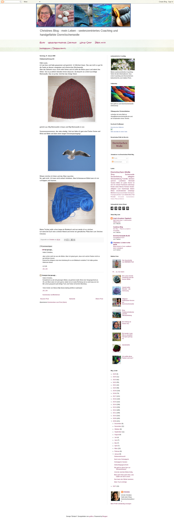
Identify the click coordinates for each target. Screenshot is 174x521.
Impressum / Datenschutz (53, 48)
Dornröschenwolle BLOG (121, 236)
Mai (115, 443)
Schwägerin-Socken (120, 462)
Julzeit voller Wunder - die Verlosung (126, 289)
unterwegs (131, 185)
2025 (114, 374)
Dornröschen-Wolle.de (117, 127)
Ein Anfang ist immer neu (126, 322)
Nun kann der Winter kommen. (124, 479)
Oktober (117, 429)
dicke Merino (119, 187)
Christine (127, 492)
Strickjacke (131, 192)
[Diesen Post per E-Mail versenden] (65, 240)
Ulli (43, 250)
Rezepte (113, 196)
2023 (114, 379)
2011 (114, 413)
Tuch (122, 194)
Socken (113, 183)
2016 (114, 399)
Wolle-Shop (86, 43)
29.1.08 (45, 269)
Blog (42, 43)
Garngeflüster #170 (118, 237)
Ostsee (113, 198)
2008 (114, 421)
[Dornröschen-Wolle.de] (112, 129)
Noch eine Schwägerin (121, 459)
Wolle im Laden (121, 183)
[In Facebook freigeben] (72, 240)
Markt (126, 192)
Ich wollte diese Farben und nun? (127, 357)
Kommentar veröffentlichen (51, 295)
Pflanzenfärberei (119, 198)
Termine (126, 187)
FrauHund (124, 185)
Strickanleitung (116, 179)
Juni (116, 440)
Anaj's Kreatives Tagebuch (122, 218)
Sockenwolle (129, 174)
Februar (117, 451)
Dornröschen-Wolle (120, 172)
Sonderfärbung (116, 176)
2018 (114, 393)
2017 (114, 396)
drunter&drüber (121, 191)
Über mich (100, 43)
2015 (114, 402)
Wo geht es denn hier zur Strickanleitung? (122, 468)
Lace (119, 189)
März (116, 448)
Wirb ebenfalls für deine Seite (119, 131)
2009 (114, 418)
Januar (116, 454)
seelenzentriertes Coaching (62, 43)
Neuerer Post (44, 299)
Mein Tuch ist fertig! (120, 482)
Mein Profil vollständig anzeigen (121, 504)
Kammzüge (125, 189)
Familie (125, 179)
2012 (114, 410)
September (118, 432)
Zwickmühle (126, 345)
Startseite (72, 299)
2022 (114, 382)
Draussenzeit (120, 192)
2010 (114, 415)
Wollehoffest (128, 194)
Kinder (113, 187)
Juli (115, 437)
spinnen (113, 181)
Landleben (122, 181)
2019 (114, 390)
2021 (114, 385)
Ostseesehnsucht (119, 456)
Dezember (118, 423)
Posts (115, 158)
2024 (114, 377)
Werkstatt (131, 181)
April (116, 446)
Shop (113, 174)
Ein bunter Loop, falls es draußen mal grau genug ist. (127, 336)
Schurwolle (121, 196)
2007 (114, 486)
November (118, 426)
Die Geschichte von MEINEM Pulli (128, 261)
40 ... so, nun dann (118, 272)
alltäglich (131, 176)
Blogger (104, 516)
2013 (114, 407)
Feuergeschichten (116, 194)
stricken (131, 179)
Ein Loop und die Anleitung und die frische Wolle (128, 277)
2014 (114, 404)
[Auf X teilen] (70, 240)
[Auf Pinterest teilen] (74, 240)
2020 (114, 388)
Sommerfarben (130, 196)
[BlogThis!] (67, 240)
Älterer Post (99, 299)
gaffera (91, 516)
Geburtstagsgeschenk (121, 465)
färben (132, 189)
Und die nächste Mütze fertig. (123, 472)
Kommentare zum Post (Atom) (57, 302)
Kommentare (117, 162)
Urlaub (118, 185)
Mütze (113, 191)
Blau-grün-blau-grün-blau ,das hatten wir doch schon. (124, 475)
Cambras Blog (118, 227)
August (116, 434)
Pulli (133, 194)
